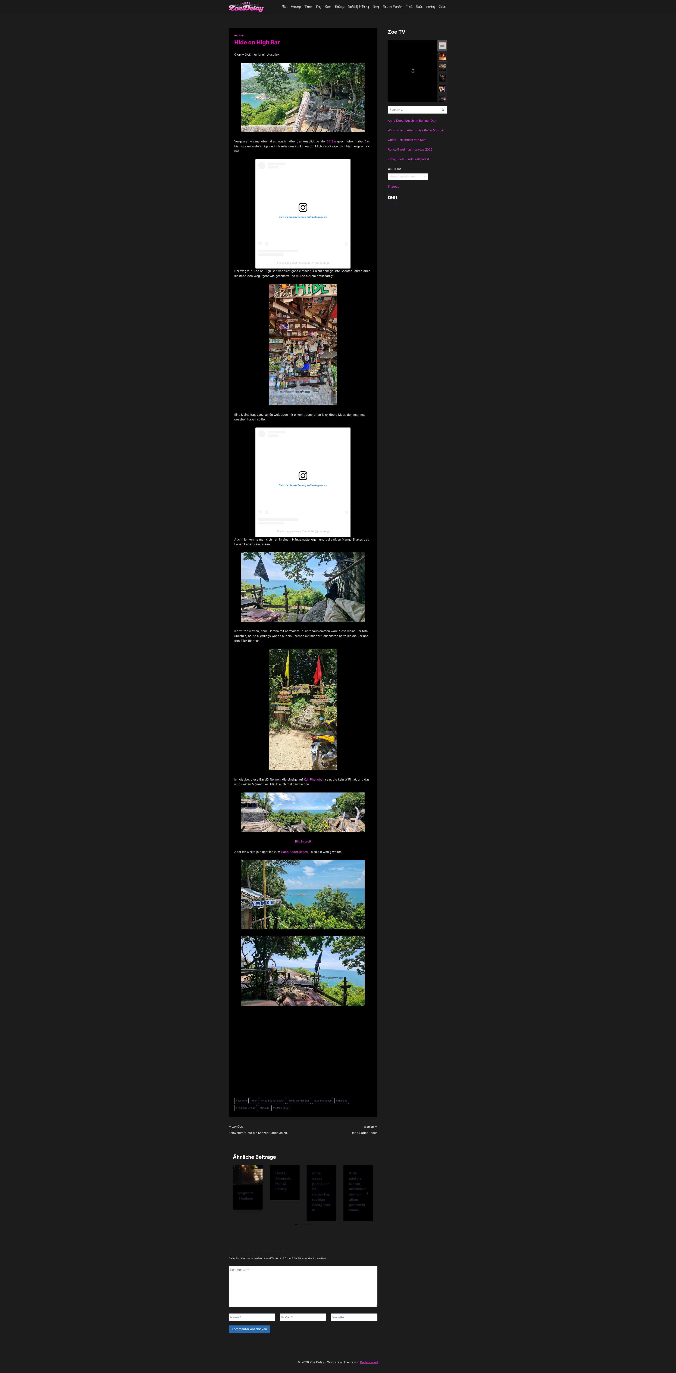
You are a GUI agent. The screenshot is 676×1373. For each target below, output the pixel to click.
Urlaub (442, 7)
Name (235, 1317)
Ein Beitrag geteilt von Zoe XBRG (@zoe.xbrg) (303, 262)
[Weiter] (367, 1193)
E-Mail (287, 1317)
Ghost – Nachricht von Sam (407, 140)
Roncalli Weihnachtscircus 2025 (410, 149)
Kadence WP (369, 1362)
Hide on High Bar (299, 1100)
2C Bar (331, 141)
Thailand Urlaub (245, 1107)
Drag (318, 7)
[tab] (296, 1224)
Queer (328, 7)
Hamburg (430, 7)
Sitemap (393, 186)
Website (338, 1317)
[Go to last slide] (239, 1193)
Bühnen (308, 7)
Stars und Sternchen (392, 7)
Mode (409, 7)
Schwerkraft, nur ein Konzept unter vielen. (258, 1130)
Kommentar (239, 1269)
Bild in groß (303, 841)
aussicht (241, 1100)
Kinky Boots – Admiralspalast (408, 159)
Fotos (284, 7)
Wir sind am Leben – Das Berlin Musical (416, 130)
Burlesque (339, 7)
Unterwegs (296, 7)
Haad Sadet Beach (294, 852)
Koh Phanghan (314, 779)
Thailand (341, 1100)
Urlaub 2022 (281, 1107)
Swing (376, 7)
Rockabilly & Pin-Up (358, 7)
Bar (254, 1100)
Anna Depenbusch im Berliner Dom (412, 120)
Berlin (419, 7)
